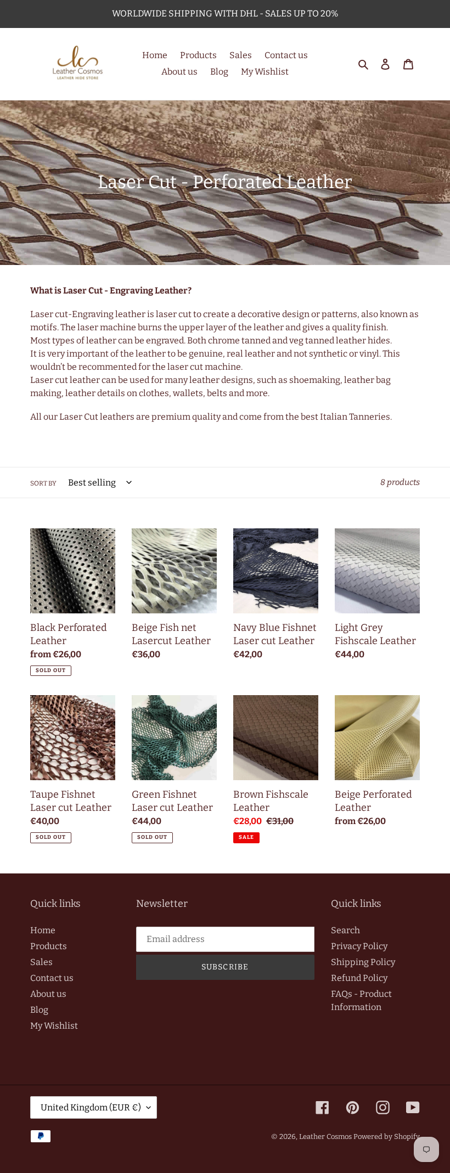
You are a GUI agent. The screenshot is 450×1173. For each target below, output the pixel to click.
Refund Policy (359, 978)
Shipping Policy (363, 962)
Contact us (52, 978)
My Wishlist (54, 1025)
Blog (39, 1010)
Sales (41, 962)
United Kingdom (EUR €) (91, 1107)
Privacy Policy (359, 946)
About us (48, 994)
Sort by (43, 483)
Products (48, 946)
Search (345, 930)
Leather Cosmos (325, 1136)
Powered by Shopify (386, 1136)
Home (42, 930)
